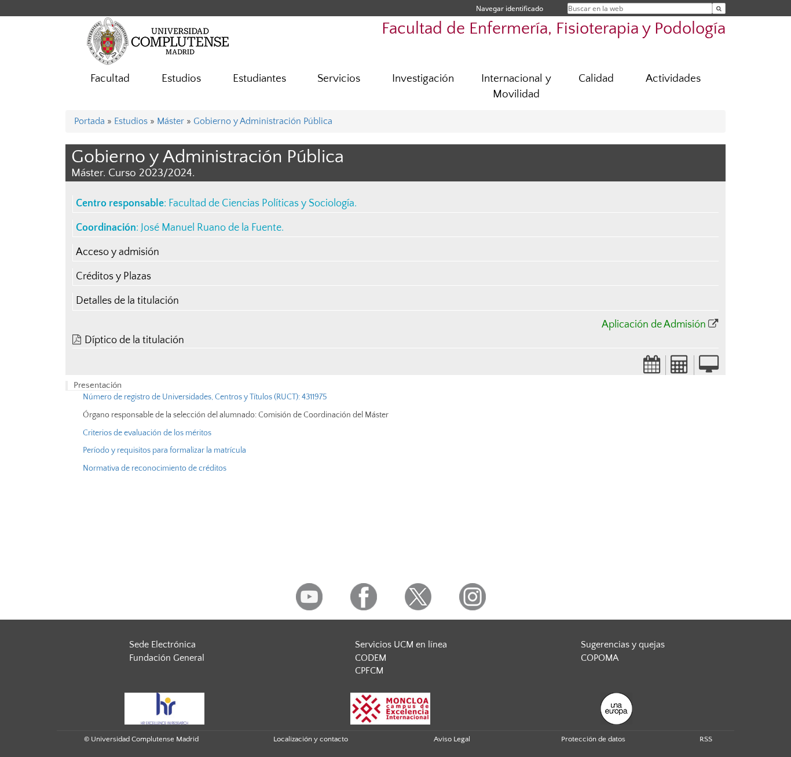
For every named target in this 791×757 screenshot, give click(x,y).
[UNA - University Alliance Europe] (616, 708)
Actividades (673, 78)
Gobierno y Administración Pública (262, 121)
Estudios (181, 78)
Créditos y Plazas (113, 276)
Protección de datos (593, 739)
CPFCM (369, 670)
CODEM (370, 658)
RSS (706, 739)
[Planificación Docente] (652, 368)
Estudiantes (259, 78)
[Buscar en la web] (719, 8)
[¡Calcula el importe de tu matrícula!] (680, 368)
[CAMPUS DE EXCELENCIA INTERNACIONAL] (390, 708)
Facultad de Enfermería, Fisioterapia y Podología (554, 29)
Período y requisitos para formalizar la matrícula (164, 450)
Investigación (423, 78)
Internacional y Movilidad (516, 86)
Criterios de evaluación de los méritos (147, 433)
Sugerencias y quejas (623, 644)
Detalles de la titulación (127, 301)
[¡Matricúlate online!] (709, 368)
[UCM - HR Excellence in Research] (164, 708)
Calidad (596, 78)
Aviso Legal (452, 739)
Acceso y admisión (117, 252)
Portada (89, 121)
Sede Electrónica (162, 644)
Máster (170, 121)
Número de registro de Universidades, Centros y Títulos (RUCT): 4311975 (205, 397)
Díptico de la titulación (134, 340)
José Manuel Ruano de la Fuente (211, 228)
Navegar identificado (509, 8)
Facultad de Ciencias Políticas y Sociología (261, 203)
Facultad (110, 78)
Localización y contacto (310, 739)
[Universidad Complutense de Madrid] (158, 40)
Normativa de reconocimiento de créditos (154, 468)
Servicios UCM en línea (401, 644)
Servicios (338, 78)
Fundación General (166, 658)
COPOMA (599, 658)
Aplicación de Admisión (654, 324)
